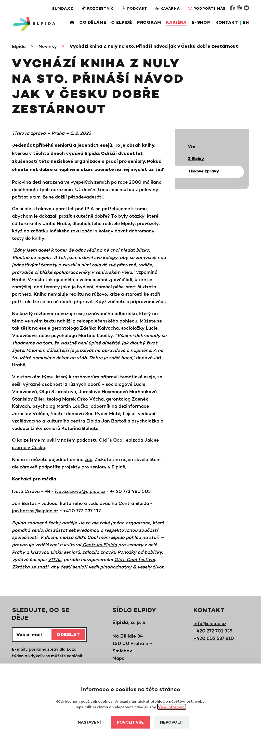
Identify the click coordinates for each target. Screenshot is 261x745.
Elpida (19, 46)
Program (149, 22)
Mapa (118, 658)
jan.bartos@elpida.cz (35, 510)
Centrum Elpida (99, 544)
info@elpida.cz (209, 623)
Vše (191, 146)
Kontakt (226, 22)
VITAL (54, 559)
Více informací (172, 706)
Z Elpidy (196, 159)
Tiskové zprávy (203, 171)
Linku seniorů (65, 552)
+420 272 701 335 (212, 631)
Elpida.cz (62, 9)
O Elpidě (121, 22)
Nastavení (89, 722)
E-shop (201, 22)
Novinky (47, 46)
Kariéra (176, 22)
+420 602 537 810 (213, 638)
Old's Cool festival (134, 559)
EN (246, 22)
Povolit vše (130, 722)
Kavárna (170, 9)
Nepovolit (171, 722)
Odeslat (68, 635)
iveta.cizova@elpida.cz (80, 491)
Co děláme (92, 22)
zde (88, 459)
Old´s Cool (111, 440)
